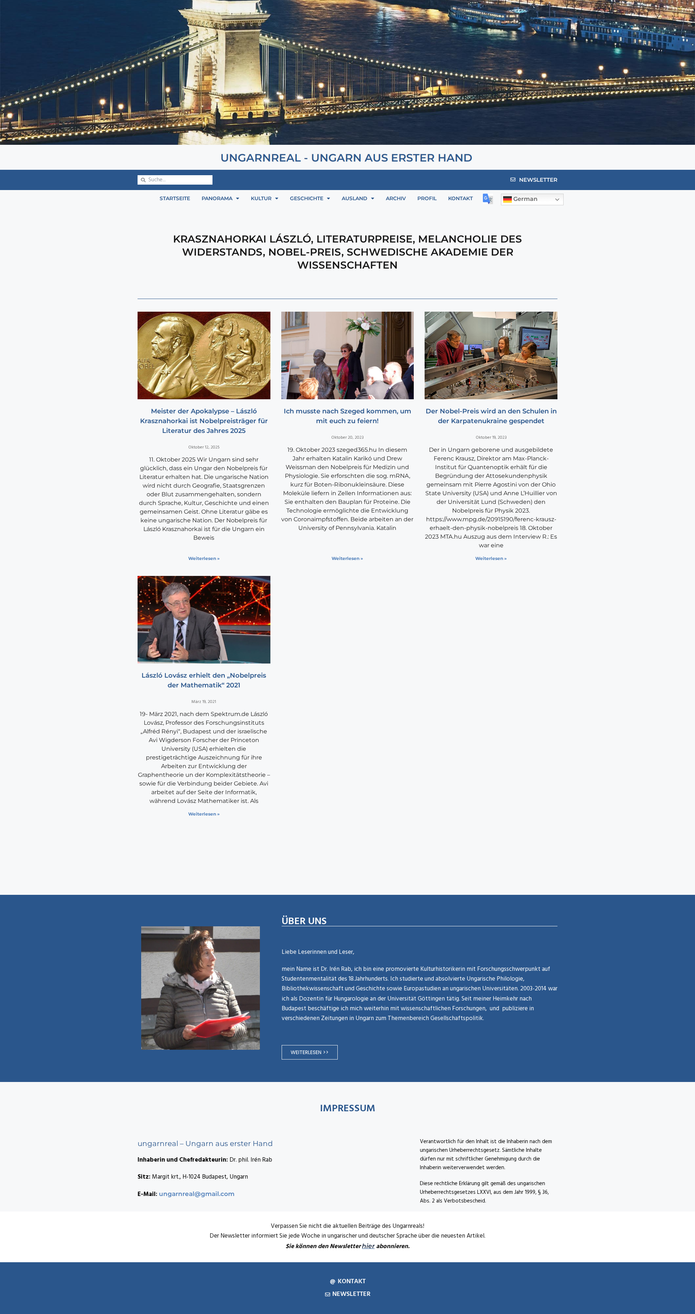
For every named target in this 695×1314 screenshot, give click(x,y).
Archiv (396, 198)
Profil (427, 198)
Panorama (217, 198)
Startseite (175, 198)
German (525, 199)
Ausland (354, 198)
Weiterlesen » (204, 558)
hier (368, 1246)
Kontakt (460, 198)
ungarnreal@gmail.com (197, 1193)
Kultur (261, 198)
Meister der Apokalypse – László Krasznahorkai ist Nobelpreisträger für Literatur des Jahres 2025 (204, 421)
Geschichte (306, 198)
